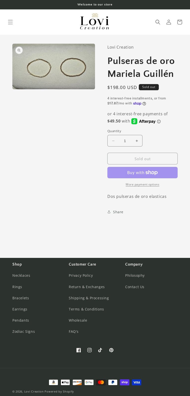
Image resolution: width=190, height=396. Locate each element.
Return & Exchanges (87, 286)
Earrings (19, 309)
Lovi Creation (34, 391)
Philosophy (135, 275)
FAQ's (74, 331)
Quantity (114, 131)
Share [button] (118, 212)
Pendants (20, 320)
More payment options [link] (142, 184)
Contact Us (134, 286)
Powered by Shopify (59, 391)
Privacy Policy (81, 275)
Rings (17, 286)
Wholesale (78, 320)
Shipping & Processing (89, 298)
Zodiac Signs (23, 331)
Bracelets (20, 298)
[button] (10, 22)
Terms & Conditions (86, 309)
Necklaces (21, 275)
